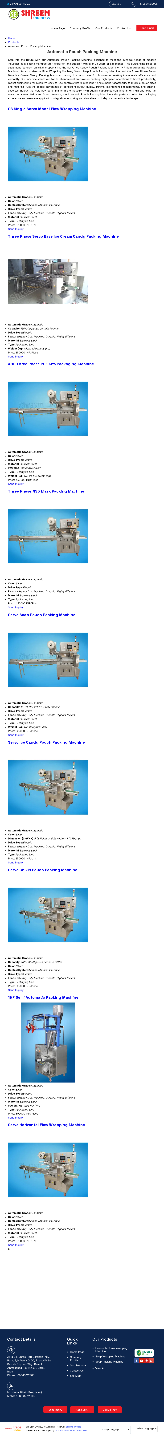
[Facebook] (136, 1363)
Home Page (57, 28)
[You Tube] (141, 1363)
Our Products (103, 28)
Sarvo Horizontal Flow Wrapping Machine (46, 1124)
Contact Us (124, 28)
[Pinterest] (146, 1363)
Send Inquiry (16, 229)
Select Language (145, 1428)
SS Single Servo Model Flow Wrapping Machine (52, 108)
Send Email (147, 28)
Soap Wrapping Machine (110, 1356)
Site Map (75, 1375)
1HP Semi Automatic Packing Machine (43, 997)
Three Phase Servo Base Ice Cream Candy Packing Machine (63, 236)
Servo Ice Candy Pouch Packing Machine (46, 742)
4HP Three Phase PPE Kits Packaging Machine (51, 363)
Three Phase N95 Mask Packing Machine (46, 491)
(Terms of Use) (73, 1426)
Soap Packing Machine (109, 1361)
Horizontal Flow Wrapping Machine (111, 1350)
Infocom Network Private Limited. (71, 1430)
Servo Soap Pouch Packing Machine (41, 614)
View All (100, 1368)
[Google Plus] (151, 1363)
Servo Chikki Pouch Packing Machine (42, 869)
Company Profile (80, 28)
